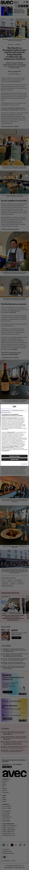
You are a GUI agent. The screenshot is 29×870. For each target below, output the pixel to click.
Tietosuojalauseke (24, 463)
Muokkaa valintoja (14, 456)
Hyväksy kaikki (14, 459)
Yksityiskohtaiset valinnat (17, 410)
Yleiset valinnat (5, 410)
